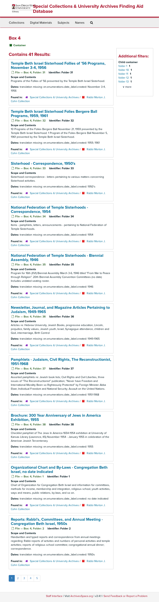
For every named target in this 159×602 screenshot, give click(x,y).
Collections (16, 23)
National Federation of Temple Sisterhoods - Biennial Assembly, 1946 (57, 257)
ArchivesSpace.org (81, 596)
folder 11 (123, 73)
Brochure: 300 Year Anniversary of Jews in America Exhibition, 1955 (56, 417)
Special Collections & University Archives (54, 97)
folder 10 (124, 70)
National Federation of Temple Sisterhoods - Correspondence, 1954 (49, 209)
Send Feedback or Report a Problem (125, 596)
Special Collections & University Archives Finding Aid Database (88, 8)
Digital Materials (41, 23)
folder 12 (124, 77)
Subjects (63, 23)
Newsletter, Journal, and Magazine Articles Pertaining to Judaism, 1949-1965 (60, 309)
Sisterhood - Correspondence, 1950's (43, 163)
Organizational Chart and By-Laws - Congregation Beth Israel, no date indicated (59, 469)
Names (79, 23)
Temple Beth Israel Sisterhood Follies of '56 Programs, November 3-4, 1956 (58, 65)
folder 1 (123, 66)
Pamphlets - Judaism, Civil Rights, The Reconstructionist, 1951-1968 (61, 361)
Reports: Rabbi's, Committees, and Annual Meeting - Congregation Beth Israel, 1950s (57, 521)
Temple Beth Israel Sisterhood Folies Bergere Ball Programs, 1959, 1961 (54, 113)
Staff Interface (54, 596)
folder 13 (124, 81)
